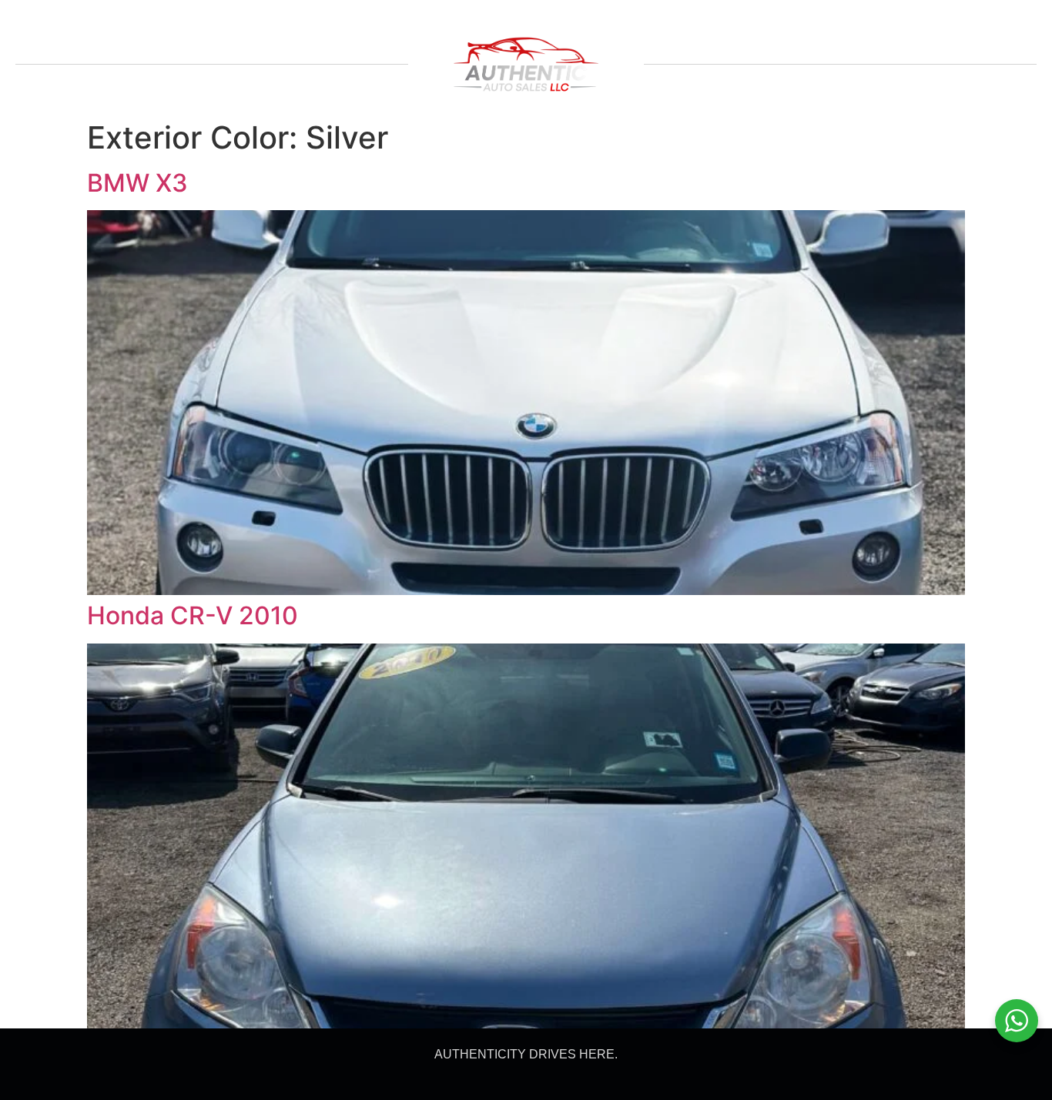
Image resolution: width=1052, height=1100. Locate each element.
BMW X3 (137, 183)
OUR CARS (69, 20)
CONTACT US (444, 20)
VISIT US (532, 20)
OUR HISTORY (338, 20)
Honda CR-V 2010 (192, 615)
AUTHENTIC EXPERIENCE (198, 20)
